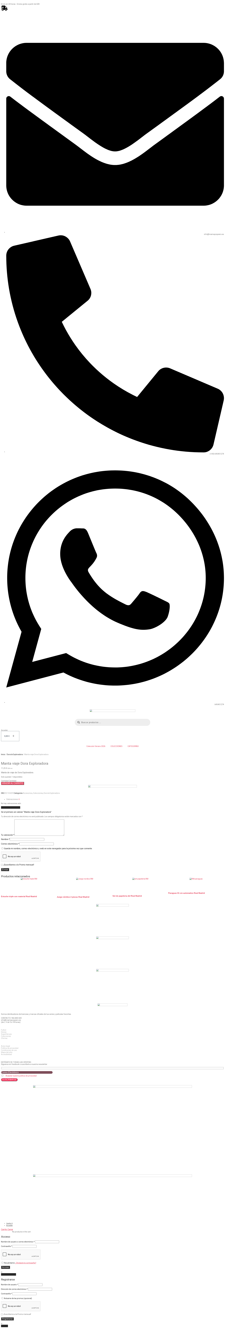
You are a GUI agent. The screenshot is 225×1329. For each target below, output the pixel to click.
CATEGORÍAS (133, 746)
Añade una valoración (10, 807)
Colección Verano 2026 (95, 746)
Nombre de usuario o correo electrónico (18, 1242)
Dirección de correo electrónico (14, 1289)
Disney (4, 1032)
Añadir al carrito (12, 783)
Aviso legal (5, 1046)
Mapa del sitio (6, 1052)
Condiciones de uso (9, 1050)
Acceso (5, 1267)
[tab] (115, 799)
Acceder (4, 730)
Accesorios (27, 793)
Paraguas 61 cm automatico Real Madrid (186, 893)
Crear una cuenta (8, 1274)
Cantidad (4, 781)
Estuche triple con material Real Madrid (19, 896)
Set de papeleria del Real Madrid (127, 896)
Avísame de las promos (18, 1298)
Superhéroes (6, 1034)
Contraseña (6, 1246)
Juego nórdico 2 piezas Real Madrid (73, 897)
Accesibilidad (6, 1054)
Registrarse (7, 1319)
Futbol (3, 1030)
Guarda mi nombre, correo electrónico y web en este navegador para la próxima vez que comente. (48, 848)
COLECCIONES (116, 746)
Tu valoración (7, 835)
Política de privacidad (9, 1048)
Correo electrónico (10, 844)
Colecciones (38, 793)
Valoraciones (13, 799)
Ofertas (4, 1038)
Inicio (3, 754)
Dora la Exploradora (15, 754)
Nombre (5, 839)
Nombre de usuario (9, 1285)
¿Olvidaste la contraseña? (25, 1263)
